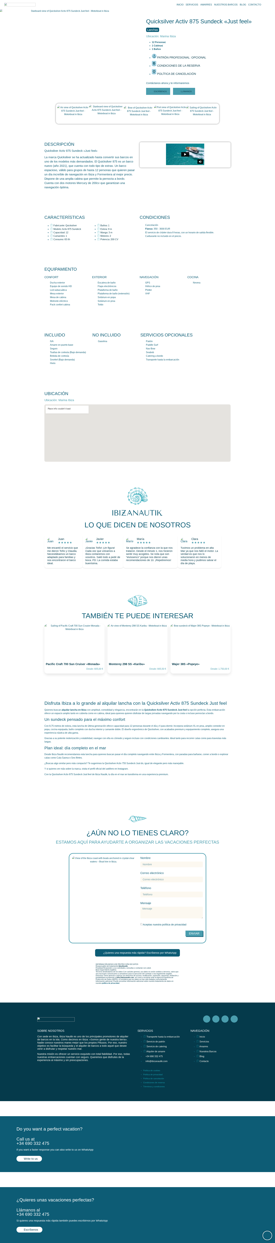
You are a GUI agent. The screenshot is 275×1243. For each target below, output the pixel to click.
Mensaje (145, 903)
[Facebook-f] (206, 1019)
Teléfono (145, 888)
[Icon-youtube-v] (234, 1019)
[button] (167, 83)
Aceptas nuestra (164, 924)
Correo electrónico (152, 873)
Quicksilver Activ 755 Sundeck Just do (124, 763)
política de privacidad (174, 924)
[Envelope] (194, 1072)
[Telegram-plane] (225, 1019)
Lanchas (152, 29)
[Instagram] (215, 1019)
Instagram (123, 769)
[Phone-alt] (204, 1072)
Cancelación (151, 225)
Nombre (145, 858)
